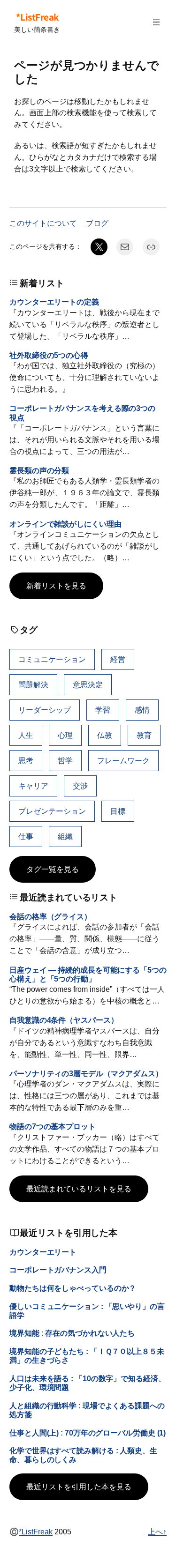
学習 (102, 710)
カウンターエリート (43, 1252)
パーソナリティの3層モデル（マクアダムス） (86, 1073)
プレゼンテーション (52, 811)
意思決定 (88, 684)
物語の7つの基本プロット (52, 1126)
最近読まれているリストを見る (78, 1188)
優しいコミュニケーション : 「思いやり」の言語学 (87, 1310)
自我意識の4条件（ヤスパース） (63, 1020)
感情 (142, 710)
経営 (117, 659)
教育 (144, 735)
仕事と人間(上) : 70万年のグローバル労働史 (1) (87, 1432)
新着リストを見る (56, 585)
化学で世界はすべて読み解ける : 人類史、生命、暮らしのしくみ (83, 1455)
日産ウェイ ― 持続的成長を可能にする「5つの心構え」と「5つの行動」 (88, 974)
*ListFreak (37, 16)
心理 (65, 735)
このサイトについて (43, 223)
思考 (25, 760)
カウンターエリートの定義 (54, 302)
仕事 (25, 836)
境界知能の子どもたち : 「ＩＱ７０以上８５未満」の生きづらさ (86, 1355)
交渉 (80, 785)
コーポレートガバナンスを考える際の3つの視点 (82, 412)
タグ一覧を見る (52, 869)
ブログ (97, 223)
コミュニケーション (52, 659)
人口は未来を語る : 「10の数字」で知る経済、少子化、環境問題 (87, 1382)
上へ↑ (157, 1531)
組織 (65, 836)
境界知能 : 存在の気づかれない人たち (72, 1333)
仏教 (104, 735)
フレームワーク (123, 760)
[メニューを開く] (156, 22)
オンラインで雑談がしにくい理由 (65, 524)
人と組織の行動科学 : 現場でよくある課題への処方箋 (87, 1410)
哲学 (65, 760)
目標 (117, 811)
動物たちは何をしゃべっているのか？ (72, 1288)
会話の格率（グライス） (50, 916)
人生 (25, 735)
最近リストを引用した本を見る (78, 1486)
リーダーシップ (44, 710)
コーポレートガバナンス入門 (58, 1269)
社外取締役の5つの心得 (48, 355)
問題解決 (33, 684)
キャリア (33, 785)
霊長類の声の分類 (39, 470)
